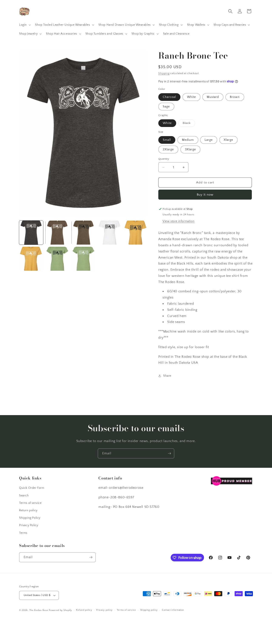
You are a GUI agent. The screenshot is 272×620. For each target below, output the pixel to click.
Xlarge (228, 140)
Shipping (164, 73)
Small (167, 140)
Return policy (28, 510)
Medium (188, 140)
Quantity (163, 158)
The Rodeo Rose (38, 610)
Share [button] (167, 376)
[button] (25, 24)
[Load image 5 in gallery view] (136, 233)
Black (189, 124)
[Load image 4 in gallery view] (110, 233)
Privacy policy (104, 610)
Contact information (173, 610)
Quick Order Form (31, 488)
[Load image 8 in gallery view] (83, 259)
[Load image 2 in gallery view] (57, 233)
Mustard (213, 97)
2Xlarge (168, 149)
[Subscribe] (169, 453)
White (191, 97)
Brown (235, 97)
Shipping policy (149, 610)
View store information (178, 221)
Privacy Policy (28, 525)
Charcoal (169, 97)
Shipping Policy (29, 518)
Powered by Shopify (60, 610)
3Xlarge (190, 149)
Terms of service (30, 503)
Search (24, 495)
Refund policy (84, 610)
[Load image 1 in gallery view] (31, 233)
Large (209, 140)
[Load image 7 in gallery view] (57, 259)
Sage (166, 106)
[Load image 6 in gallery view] (31, 259)
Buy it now (205, 194)
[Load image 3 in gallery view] (83, 233)
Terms (23, 533)
